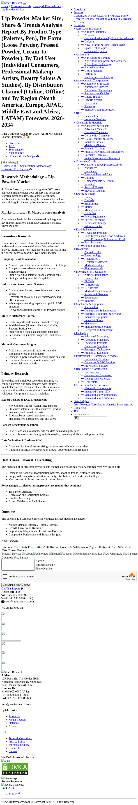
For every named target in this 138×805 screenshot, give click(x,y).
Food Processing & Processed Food (104, 239)
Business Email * (45, 564)
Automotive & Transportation (92, 80)
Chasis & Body (93, 96)
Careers (13, 751)
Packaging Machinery (96, 339)
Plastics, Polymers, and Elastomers (104, 151)
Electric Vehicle (93, 99)
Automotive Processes (96, 83)
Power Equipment (94, 216)
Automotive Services (96, 86)
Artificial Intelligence (96, 274)
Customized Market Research (90, 15)
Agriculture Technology (97, 64)
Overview (14, 143)
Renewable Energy (95, 223)
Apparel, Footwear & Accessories (103, 164)
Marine (88, 206)
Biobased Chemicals (96, 132)
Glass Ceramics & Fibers (98, 138)
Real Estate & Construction (91, 368)
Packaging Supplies (95, 346)
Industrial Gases (93, 141)
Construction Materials (97, 378)
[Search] (76, 418)
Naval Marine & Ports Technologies (104, 44)
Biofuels (89, 200)
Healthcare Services (95, 261)
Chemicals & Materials (89, 122)
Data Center (91, 278)
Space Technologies (95, 48)
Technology (91, 297)
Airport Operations (95, 31)
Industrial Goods (93, 320)
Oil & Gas (90, 213)
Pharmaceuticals (93, 268)
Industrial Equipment (96, 317)
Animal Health (92, 252)
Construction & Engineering (100, 310)
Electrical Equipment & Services (102, 313)
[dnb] (5, 760)
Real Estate (90, 381)
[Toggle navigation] (24, 4)
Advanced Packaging (96, 336)
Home (4, 6)
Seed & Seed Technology (98, 77)
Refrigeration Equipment (98, 329)
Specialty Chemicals (95, 154)
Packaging (82, 333)
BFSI (79, 112)
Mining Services (93, 210)
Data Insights (81, 401)
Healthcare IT (92, 258)
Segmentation (16, 149)
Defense (89, 41)
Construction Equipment (98, 375)
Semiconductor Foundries (99, 398)
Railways (89, 106)
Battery (88, 197)
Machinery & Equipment (90, 304)
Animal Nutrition (94, 67)
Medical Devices (94, 265)
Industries (79, 25)
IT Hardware (91, 284)
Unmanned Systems (95, 51)
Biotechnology (92, 255)
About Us (79, 9)
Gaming (89, 177)
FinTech (89, 281)
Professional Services (96, 365)
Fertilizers (90, 73)
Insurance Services (95, 119)
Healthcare (82, 248)
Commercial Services (96, 359)
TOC (12, 146)
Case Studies (98, 404)
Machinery (90, 323)
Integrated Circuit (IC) (97, 391)
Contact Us (80, 407)
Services (78, 12)
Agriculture (82, 54)
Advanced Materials (95, 129)
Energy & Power (85, 193)
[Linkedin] (16, 793)
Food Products (92, 242)
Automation (91, 307)
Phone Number (44, 568)
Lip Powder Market (12, 9)
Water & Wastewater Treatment (102, 158)
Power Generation (94, 219)
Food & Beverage (86, 229)
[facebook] (19, 793)
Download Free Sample (22, 156)
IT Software (91, 287)
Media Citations (18, 719)
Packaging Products (95, 342)
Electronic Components (97, 388)
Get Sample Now (12, 585)
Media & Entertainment (97, 291)
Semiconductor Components (100, 394)
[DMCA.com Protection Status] (14, 774)
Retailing (89, 184)
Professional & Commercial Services (97, 355)
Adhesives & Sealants (96, 125)
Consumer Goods (86, 161)
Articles (128, 404)
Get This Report (10, 588)
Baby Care (90, 171)
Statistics (111, 404)
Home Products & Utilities (99, 180)
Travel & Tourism (94, 190)
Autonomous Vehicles (96, 93)
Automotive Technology (98, 90)
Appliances (90, 167)
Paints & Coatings (94, 148)
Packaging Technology (97, 349)
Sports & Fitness (93, 187)
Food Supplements (95, 245)
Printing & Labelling (96, 352)
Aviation (89, 35)
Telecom (89, 300)
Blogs (120, 404)
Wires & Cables (93, 226)
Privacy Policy (17, 741)
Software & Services (96, 294)
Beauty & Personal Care (98, 174)
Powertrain (90, 103)
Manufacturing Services (97, 326)
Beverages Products (95, 232)
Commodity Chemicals (97, 135)
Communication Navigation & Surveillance (109, 38)
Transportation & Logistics (99, 109)
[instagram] (10, 793)
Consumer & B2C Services (99, 362)
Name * (39, 560)
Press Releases (82, 404)
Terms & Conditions (20, 738)
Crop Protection (93, 70)
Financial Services (94, 116)
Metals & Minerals (94, 145)
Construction (91, 372)
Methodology (16, 152)
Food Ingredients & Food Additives (104, 235)
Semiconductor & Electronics (92, 385)
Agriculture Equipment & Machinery (105, 60)
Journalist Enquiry (19, 744)
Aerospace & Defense (88, 28)
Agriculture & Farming (97, 57)
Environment (91, 203)
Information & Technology (91, 271)
